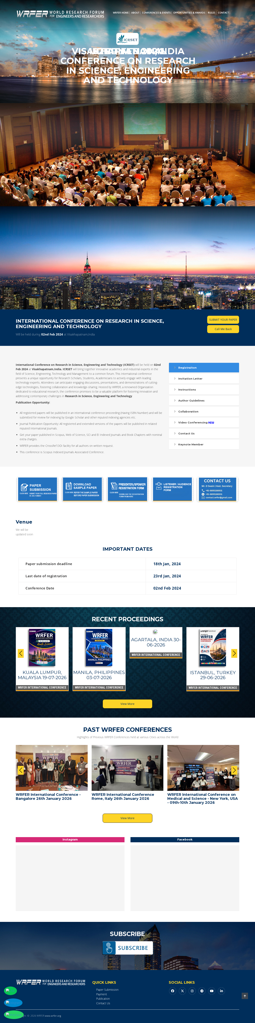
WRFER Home (121, 12)
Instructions (187, 389)
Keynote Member (190, 444)
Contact (223, 12)
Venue (24, 58)
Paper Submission (107, 989)
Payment (101, 994)
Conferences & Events (156, 12)
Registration (27, 44)
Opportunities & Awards (189, 12)
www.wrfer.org (53, 1015)
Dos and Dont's (29, 71)
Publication (26, 49)
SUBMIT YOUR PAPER (223, 320)
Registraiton (187, 367)
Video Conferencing (193, 422)
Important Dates (30, 31)
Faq (22, 35)
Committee (27, 62)
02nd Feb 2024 (52, 334)
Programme (27, 53)
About (135, 12)
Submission (27, 40)
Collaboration (188, 411)
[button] (234, 653)
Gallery (24, 67)
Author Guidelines (191, 400)
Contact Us (186, 433)
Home (23, 22)
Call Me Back (223, 329)
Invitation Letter (190, 378)
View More (127, 704)
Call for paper (28, 27)
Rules (211, 12)
